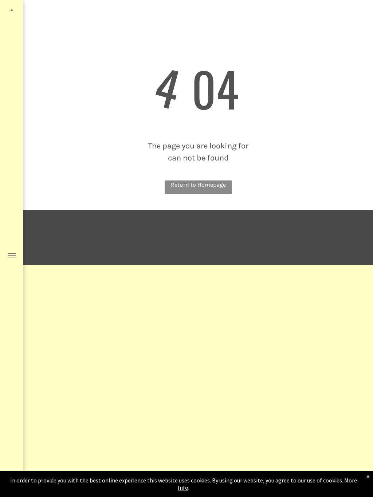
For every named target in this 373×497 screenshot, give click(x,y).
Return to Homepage (198, 184)
